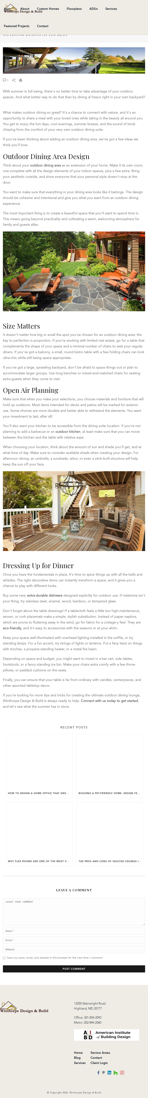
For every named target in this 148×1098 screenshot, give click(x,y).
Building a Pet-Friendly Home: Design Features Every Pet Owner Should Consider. (111, 793)
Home (78, 1053)
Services (111, 9)
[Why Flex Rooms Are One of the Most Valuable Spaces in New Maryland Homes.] (39, 829)
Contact (42, 26)
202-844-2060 (92, 1023)
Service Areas (100, 1053)
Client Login (99, 1063)
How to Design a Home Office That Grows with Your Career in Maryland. (40, 793)
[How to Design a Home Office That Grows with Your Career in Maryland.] (39, 761)
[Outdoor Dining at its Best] (74, 60)
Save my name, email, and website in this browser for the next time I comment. (55, 958)
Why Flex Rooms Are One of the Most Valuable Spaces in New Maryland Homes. (40, 861)
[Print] (22, 80)
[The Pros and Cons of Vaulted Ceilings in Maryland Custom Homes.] (110, 829)
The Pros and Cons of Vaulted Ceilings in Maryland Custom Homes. (111, 861)
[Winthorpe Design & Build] (24, 1007)
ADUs (93, 9)
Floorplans (74, 9)
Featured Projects (16, 26)
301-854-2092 (92, 1018)
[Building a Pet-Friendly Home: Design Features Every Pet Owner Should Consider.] (110, 761)
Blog (77, 1058)
